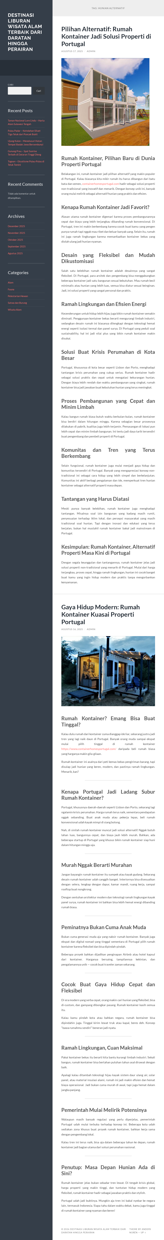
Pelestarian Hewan (18, 296)
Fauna (11, 289)
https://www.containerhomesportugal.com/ (88, 749)
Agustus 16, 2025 (72, 629)
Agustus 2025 (15, 253)
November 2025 (16, 232)
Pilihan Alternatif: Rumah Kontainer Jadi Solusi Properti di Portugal (106, 36)
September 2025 (17, 246)
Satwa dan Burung (17, 302)
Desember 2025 (16, 226)
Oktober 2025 (15, 239)
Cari (10, 84)
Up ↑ (143, 1232)
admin (91, 51)
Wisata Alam (14, 309)
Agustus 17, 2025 (72, 51)
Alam (10, 282)
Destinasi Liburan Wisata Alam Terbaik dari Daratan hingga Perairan (25, 32)
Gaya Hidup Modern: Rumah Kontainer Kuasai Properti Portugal (100, 614)
